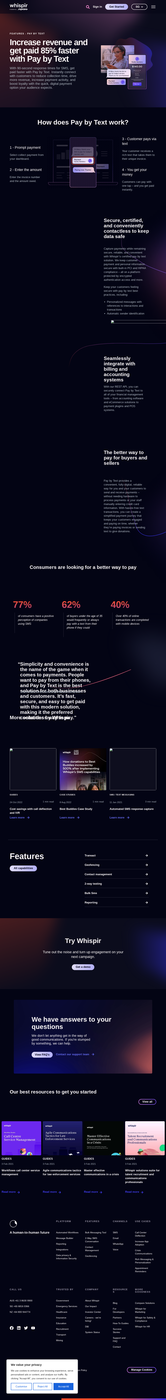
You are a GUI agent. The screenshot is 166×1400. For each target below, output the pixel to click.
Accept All (63, 1386)
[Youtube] (33, 1328)
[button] (88, 7)
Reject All (42, 1386)
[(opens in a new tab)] (33, 769)
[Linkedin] (19, 1328)
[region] (42, 1376)
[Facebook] (12, 1328)
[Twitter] (26, 1328)
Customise (21, 1386)
